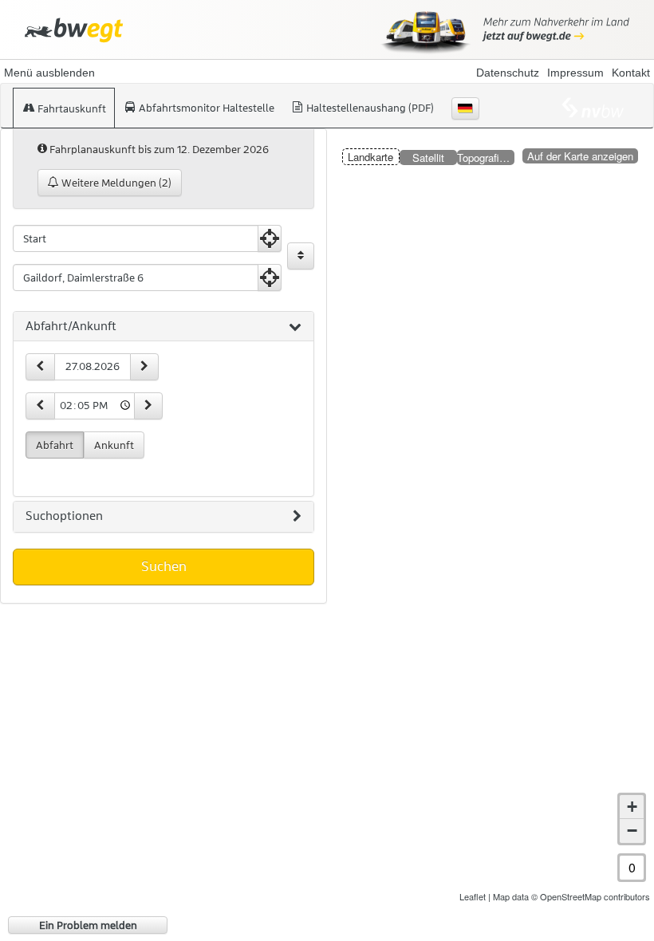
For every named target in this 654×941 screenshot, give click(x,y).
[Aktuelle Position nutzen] (270, 238)
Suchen (164, 566)
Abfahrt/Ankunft (71, 326)
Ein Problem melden (88, 925)
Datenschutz (507, 72)
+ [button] (632, 807)
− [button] (632, 831)
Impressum (575, 72)
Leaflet (472, 896)
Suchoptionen (64, 516)
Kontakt (631, 72)
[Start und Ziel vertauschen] (300, 256)
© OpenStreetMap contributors (590, 896)
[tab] (163, 327)
